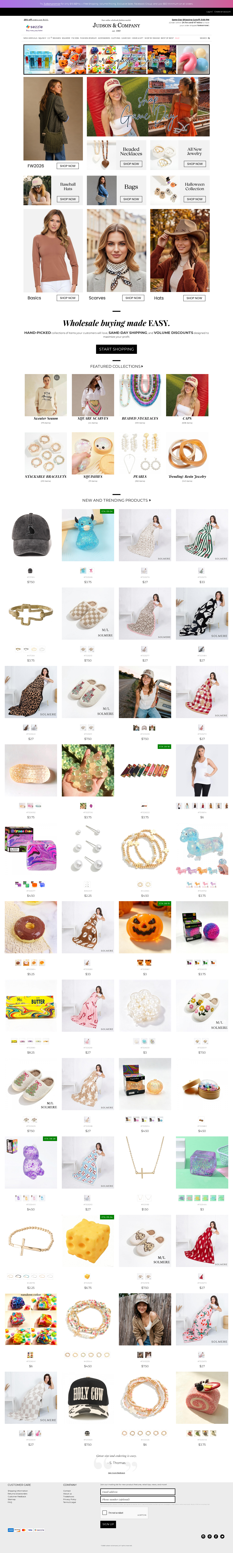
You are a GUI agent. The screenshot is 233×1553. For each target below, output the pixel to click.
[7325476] (26, 884)
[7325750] (205, 884)
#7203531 (88, 1440)
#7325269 (88, 1047)
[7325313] (83, 649)
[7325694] (18, 963)
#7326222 (145, 812)
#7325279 (202, 577)
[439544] (67, 1355)
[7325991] (144, 1119)
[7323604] (34, 1119)
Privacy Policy (69, 1499)
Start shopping (116, 349)
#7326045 (202, 1440)
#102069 (145, 1204)
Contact (67, 1491)
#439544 (88, 1361)
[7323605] (26, 1119)
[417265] (26, 649)
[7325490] (18, 1198)
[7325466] (197, 1198)
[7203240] (144, 727)
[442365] (148, 884)
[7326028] (205, 963)
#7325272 (202, 734)
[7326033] (144, 1041)
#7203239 (145, 734)
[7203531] (87, 1433)
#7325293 (88, 1204)
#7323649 (31, 1440)
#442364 (145, 891)
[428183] (50, 1276)
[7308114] (179, 806)
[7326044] (213, 1433)
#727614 (31, 577)
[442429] (148, 1433)
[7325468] (213, 1198)
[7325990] (136, 1119)
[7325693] (26, 963)
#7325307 (202, 1047)
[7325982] (22, 1041)
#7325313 (88, 655)
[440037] (91, 1355)
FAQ (10, 1502)
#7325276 (145, 577)
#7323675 (202, 1361)
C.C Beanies (54, 38)
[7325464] (181, 1198)
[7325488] (26, 1198)
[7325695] (34, 963)
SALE (177, 38)
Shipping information (18, 1491)
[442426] (124, 1433)
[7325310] (91, 727)
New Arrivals (30, 38)
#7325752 (202, 891)
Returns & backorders (17, 1493)
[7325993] (160, 1119)
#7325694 (31, 969)
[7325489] (34, 1198)
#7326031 (145, 1047)
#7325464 (202, 1204)
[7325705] (91, 806)
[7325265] (83, 571)
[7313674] (187, 806)
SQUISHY (42, 38)
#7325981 (31, 1047)
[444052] (34, 649)
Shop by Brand (152, 38)
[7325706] (83, 806)
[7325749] (197, 884)
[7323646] (30, 1433)
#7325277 (145, 655)
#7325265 (88, 577)
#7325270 (202, 1283)
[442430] (156, 1433)
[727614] (30, 571)
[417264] (18, 649)
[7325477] (18, 884)
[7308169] (195, 806)
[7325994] (128, 1119)
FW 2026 (75, 38)
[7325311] (83, 727)
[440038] (99, 1355)
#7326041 (31, 1361)
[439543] (75, 1355)
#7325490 (31, 1204)
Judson (52, 3)
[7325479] (42, 884)
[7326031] (136, 1041)
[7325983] (30, 1041)
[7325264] (91, 571)
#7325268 (88, 1126)
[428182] (42, 1276)
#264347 (88, 891)
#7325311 (88, 734)
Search (204, 38)
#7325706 (88, 812)
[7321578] (140, 1276)
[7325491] (42, 1198)
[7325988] (148, 963)
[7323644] (34, 727)
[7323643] (26, 727)
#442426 (145, 1440)
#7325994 (145, 1126)
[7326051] (38, 806)
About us (67, 1493)
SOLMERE (66, 38)
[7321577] (148, 1276)
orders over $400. (36, 19)
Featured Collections (116, 366)
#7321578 (145, 1283)
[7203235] (140, 1355)
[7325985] (46, 1041)
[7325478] (34, 884)
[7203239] (136, 727)
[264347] (87, 884)
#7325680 (202, 1126)
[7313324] (203, 806)
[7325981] (14, 1041)
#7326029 (202, 969)
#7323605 (31, 1126)
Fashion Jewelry (88, 38)
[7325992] (152, 1119)
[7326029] (189, 963)
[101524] (148, 1198)
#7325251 (88, 1283)
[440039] (107, 1355)
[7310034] (219, 806)
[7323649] (22, 1433)
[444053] (42, 649)
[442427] (132, 1433)
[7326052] (22, 806)
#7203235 (145, 1361)
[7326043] (205, 1433)
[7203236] (148, 1355)
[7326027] (197, 963)
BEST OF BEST (167, 38)
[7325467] (205, 1198)
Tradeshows (68, 1496)
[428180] (26, 1276)
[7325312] (91, 649)
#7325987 (145, 969)
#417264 (31, 655)
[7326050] (30, 806)
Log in (209, 12)
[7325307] (197, 1041)
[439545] (83, 1355)
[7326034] (152, 1041)
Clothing (115, 38)
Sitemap (12, 1499)
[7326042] (197, 1433)
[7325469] (221, 1198)
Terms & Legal (69, 1502)
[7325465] (189, 1198)
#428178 (31, 1283)
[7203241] (152, 727)
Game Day (126, 38)
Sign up (108, 1524)
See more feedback (116, 1473)
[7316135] (226, 806)
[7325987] (140, 963)
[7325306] (205, 1041)
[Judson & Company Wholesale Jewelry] (116, 26)
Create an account (222, 12)
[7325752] (189, 884)
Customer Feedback (17, 1496)
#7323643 (31, 734)
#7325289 (88, 969)
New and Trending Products (115, 500)
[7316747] (211, 806)
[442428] (140, 1433)
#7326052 (31, 812)
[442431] (164, 1433)
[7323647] (38, 1433)
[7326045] (189, 1433)
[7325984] (38, 1041)
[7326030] (213, 963)
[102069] (140, 1198)
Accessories (104, 38)
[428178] (10, 1276)
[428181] (34, 1276)
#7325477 (30, 891)
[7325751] (213, 884)
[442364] (140, 884)
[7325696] (42, 963)
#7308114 (202, 812)
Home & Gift (137, 38)
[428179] (18, 1276)
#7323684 (202, 655)
